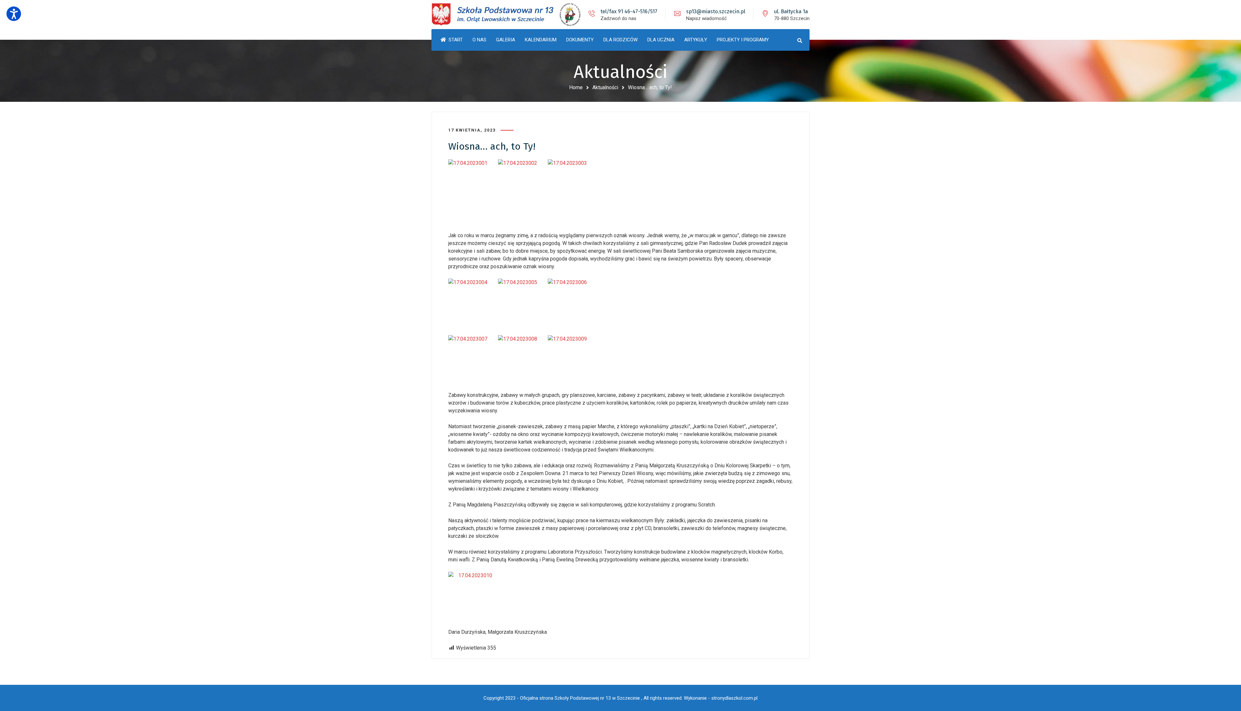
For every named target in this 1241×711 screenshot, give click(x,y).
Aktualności (605, 87)
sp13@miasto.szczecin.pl (715, 11)
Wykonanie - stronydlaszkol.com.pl (721, 698)
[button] (13, 13)
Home (576, 87)
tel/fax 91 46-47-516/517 (628, 11)
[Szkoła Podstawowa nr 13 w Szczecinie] (507, 14)
